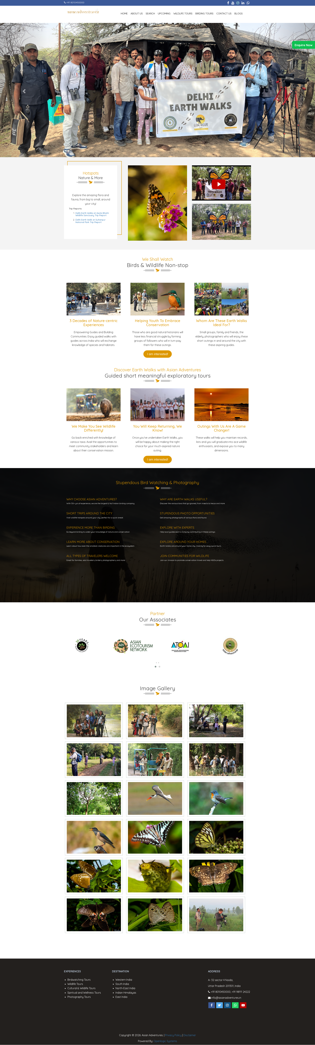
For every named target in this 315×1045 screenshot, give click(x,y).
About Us (137, 13)
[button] (156, 666)
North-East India (125, 988)
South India (122, 984)
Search (150, 13)
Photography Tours (79, 997)
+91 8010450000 (75, 2)
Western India (124, 979)
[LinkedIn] (243, 3)
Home (124, 13)
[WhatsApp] (248, 3)
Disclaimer (189, 1035)
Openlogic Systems (165, 1041)
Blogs (238, 13)
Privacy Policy (173, 1035)
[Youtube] (232, 3)
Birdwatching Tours (79, 979)
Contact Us (223, 13)
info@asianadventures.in (226, 997)
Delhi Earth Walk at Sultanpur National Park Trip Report (90, 220)
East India (121, 997)
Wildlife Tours (182, 13)
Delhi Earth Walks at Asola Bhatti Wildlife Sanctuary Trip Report (92, 214)
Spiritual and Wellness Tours (84, 992)
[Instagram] (237, 3)
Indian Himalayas (126, 992)
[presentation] (156, 662)
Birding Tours (204, 13)
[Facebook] (228, 3)
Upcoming (164, 13)
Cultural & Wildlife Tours (81, 988)
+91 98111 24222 (241, 991)
